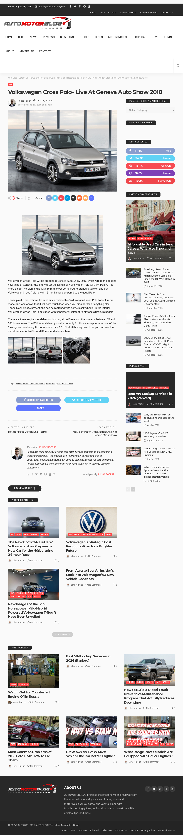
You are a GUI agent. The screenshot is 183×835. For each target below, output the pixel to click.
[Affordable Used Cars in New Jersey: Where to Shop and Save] (150, 231)
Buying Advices (145, 238)
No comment (36, 560)
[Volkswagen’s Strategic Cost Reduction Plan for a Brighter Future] (91, 522)
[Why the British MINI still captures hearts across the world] (133, 418)
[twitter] (150, 158)
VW (10, 84)
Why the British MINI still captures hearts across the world (159, 417)
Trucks (84, 37)
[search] (178, 66)
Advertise (26, 51)
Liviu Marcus (19, 560)
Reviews (49, 37)
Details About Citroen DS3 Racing (27, 431)
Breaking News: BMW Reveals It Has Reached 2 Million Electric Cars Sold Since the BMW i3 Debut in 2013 (159, 276)
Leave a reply (23, 488)
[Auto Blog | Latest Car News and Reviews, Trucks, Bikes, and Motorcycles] (32, 788)
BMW (71, 744)
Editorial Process (128, 12)
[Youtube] (150, 181)
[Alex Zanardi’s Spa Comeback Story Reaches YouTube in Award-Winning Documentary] (133, 297)
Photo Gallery (31, 534)
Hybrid (19, 593)
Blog (21, 37)
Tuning (168, 37)
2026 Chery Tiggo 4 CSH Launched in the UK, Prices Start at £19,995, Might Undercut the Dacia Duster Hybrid (159, 344)
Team (102, 12)
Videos (37, 596)
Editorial (94, 830)
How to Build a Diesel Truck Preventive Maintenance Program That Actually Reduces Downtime (149, 696)
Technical (139, 37)
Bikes (99, 37)
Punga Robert (24, 100)
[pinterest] (150, 166)
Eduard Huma (19, 702)
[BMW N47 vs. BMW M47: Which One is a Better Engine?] (91, 732)
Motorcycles (117, 37)
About (93, 12)
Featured (23, 684)
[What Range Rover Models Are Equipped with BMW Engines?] (133, 452)
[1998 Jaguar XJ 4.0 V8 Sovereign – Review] (133, 436)
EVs (156, 37)
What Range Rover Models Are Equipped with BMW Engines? (159, 451)
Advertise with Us (148, 12)
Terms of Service (166, 830)
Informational (150, 388)
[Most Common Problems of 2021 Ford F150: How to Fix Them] (33, 732)
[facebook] (150, 151)
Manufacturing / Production (88, 534)
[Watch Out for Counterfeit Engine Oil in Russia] (33, 671)
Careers (112, 12)
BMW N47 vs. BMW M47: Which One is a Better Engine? (90, 754)
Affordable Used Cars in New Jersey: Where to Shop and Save (150, 248)
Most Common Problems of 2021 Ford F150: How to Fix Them (29, 756)
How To (149, 682)
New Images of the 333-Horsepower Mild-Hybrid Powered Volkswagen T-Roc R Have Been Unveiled (32, 610)
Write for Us (121, 830)
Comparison (134, 388)
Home (9, 37)
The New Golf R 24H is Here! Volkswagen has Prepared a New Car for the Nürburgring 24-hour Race (30, 548)
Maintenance (162, 682)
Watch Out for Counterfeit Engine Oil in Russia (29, 694)
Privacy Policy (148, 830)
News (34, 37)
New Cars (67, 37)
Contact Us (165, 12)
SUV (29, 596)
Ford (13, 744)
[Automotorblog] (38, 23)
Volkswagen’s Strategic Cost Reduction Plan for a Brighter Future (89, 546)
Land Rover (132, 741)
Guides (131, 238)
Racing (44, 534)
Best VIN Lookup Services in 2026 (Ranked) (150, 396)
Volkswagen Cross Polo (59, 383)
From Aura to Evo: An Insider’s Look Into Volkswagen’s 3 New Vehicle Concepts (90, 575)
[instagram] (150, 173)
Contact (45, 51)
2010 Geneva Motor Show (30, 383)
